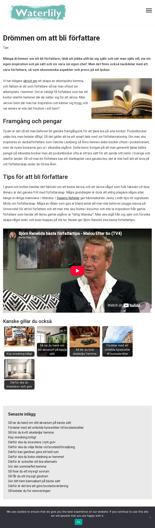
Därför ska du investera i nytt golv (32, 442)
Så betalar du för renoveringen (29, 491)
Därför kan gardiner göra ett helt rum (33, 452)
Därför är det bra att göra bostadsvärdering (38, 486)
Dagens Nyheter (68, 198)
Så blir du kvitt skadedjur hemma (31, 432)
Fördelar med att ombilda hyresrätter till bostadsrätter (46, 428)
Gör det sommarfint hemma (27, 466)
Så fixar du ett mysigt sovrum (28, 471)
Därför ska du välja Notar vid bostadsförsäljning (41, 447)
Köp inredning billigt (22, 437)
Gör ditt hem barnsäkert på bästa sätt (34, 481)
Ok (78, 522)
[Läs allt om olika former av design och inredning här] (38, 12)
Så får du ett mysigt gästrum (28, 476)
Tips (5, 47)
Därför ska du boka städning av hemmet (36, 457)
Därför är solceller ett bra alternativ (32, 462)
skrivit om (30, 81)
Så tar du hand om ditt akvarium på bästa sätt (39, 423)
